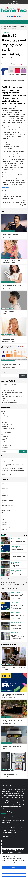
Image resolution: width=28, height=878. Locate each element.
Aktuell (3, 257)
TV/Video (4, 440)
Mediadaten (17, 3)
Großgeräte (4, 422)
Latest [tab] (3, 588)
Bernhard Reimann (16, 57)
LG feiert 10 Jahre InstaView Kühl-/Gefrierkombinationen (8, 473)
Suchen (3, 372)
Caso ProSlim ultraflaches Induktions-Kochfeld (12, 468)
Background (4, 415)
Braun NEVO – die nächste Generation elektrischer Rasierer (11, 235)
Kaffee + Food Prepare (7, 424)
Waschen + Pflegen (6, 445)
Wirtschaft (4, 447)
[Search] (26, 22)
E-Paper (3, 419)
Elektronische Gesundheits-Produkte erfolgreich (14, 203)
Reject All (14, 875)
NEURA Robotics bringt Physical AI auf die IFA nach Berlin (13, 460)
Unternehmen (5, 443)
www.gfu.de (5, 187)
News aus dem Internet (8, 428)
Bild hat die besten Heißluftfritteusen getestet (12, 470)
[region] (14, 866)
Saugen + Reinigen (6, 432)
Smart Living (4, 436)
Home (9, 3)
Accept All (14, 867)
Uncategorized (5, 442)
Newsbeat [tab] (15, 588)
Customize (14, 871)
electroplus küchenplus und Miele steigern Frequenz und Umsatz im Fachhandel (17, 573)
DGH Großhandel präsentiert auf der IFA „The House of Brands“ (12, 464)
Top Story (12, 230)
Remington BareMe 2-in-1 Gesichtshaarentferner (8, 338)
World (12, 3)
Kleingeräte (4, 426)
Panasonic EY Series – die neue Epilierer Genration (11, 196)
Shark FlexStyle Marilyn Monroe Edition (12, 260)
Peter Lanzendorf (12, 237)
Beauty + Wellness (6, 32)
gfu (5, 190)
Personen (4, 430)
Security (3, 434)
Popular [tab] (8, 588)
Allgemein (4, 413)
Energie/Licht (5, 420)
